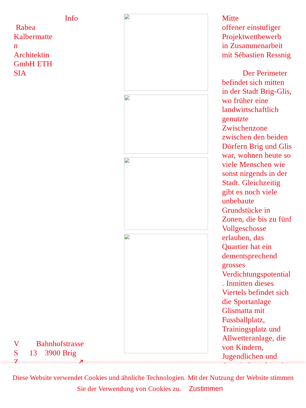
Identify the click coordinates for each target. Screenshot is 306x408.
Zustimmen (206, 388)
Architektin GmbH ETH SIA (33, 59)
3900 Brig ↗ (60, 357)
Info (71, 18)
